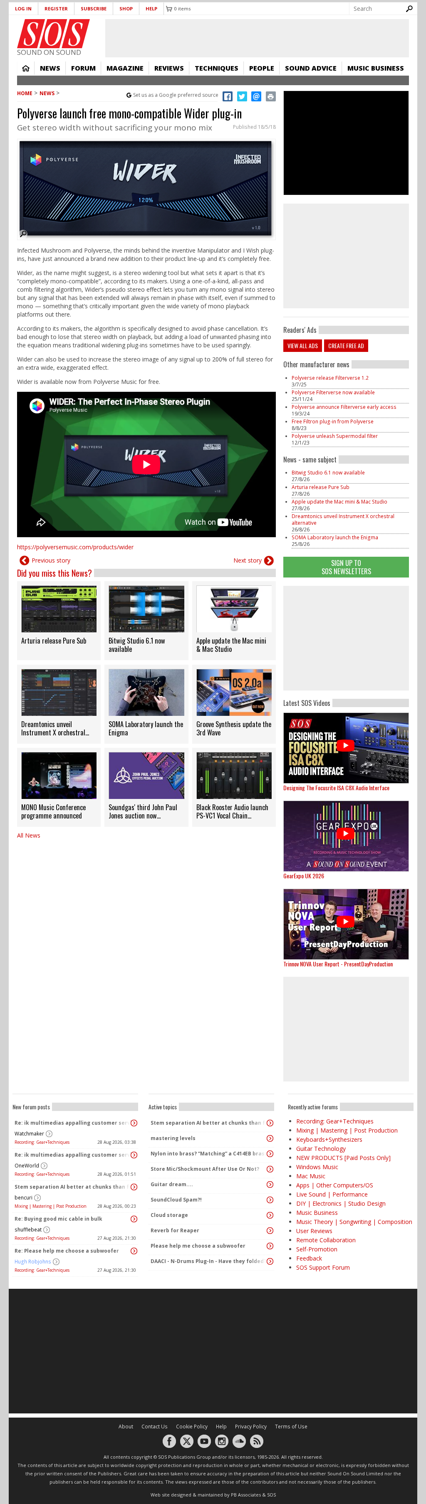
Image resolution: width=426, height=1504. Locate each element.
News (50, 68)
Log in (23, 8)
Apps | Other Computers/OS (334, 1185)
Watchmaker (29, 1133)
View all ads (302, 345)
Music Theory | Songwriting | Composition (354, 1222)
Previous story (51, 560)
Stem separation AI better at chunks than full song (73, 1186)
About (126, 1426)
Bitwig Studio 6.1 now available (328, 472)
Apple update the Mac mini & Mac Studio (339, 501)
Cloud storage (169, 1215)
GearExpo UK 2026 (303, 875)
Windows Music (317, 1167)
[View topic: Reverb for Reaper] (270, 1230)
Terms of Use (291, 1426)
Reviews (169, 68)
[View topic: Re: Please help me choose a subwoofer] (134, 1251)
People (261, 68)
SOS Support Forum (323, 1267)
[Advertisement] (346, 638)
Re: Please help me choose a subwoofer (67, 1250)
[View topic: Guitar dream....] (270, 1184)
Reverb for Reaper (175, 1230)
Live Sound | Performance (332, 1194)
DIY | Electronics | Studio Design (341, 1203)
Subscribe (93, 8)
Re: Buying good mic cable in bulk (58, 1218)
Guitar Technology (321, 1149)
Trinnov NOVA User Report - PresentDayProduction (338, 963)
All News (28, 835)
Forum (83, 68)
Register (56, 8)
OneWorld (27, 1165)
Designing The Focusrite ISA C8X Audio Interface (336, 787)
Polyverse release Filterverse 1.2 (330, 377)
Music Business (375, 68)
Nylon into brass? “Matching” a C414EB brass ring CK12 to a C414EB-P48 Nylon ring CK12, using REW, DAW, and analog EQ (209, 1153)
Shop (126, 8)
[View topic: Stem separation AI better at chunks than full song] (134, 1187)
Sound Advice (311, 68)
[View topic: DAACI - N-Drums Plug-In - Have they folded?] (270, 1261)
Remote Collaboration (326, 1240)
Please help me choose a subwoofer (198, 1245)
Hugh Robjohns (33, 1261)
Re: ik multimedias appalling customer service (73, 1122)
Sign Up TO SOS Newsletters (346, 567)
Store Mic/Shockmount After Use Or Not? (205, 1168)
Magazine (125, 68)
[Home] (53, 33)
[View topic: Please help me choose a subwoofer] (270, 1246)
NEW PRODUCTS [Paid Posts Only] (343, 1158)
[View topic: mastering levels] (270, 1138)
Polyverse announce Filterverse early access (344, 406)
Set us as (175, 94)
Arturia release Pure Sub (320, 487)
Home (25, 68)
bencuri (23, 1197)
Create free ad (346, 345)
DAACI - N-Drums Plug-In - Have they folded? (208, 1261)
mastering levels (173, 1138)
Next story (247, 560)
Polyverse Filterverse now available (333, 392)
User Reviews (314, 1231)
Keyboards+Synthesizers (329, 1139)
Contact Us (154, 1426)
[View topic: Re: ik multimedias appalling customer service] (134, 1123)
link (59, 620)
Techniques (216, 68)
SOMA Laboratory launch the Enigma (335, 537)
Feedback (309, 1258)
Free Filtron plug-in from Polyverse (333, 421)
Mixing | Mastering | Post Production (51, 1206)
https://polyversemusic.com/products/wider (75, 547)
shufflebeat (28, 1229)
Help (151, 8)
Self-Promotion (316, 1249)
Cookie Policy (192, 1426)
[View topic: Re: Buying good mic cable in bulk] (134, 1219)
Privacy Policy (251, 1426)
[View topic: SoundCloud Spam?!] (270, 1200)
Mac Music (310, 1176)
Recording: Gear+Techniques (42, 1142)
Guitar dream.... (172, 1184)
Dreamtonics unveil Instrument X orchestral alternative (343, 519)
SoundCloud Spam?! (176, 1199)
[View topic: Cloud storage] (270, 1215)
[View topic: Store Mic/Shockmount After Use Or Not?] (270, 1169)
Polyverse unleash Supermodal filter (335, 436)
